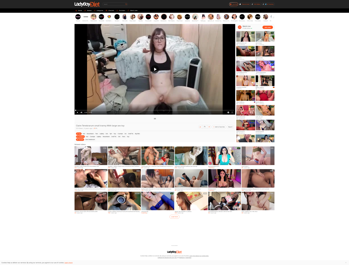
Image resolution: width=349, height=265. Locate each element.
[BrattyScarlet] (265, 53)
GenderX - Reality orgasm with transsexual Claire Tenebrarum (124, 166)
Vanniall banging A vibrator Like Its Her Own (220, 211)
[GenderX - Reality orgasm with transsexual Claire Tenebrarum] (124, 157)
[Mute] (81, 112)
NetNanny (182, 257)
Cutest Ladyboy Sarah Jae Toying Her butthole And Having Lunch (124, 211)
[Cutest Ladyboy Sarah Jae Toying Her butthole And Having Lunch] (124, 203)
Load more (174, 217)
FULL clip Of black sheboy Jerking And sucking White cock (90, 189)
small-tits (130, 133)
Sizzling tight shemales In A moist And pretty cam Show (156, 189)
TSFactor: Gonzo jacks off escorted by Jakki (86, 211)
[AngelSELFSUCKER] (245, 82)
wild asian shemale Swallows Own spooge (186, 166)
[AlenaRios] (245, 53)
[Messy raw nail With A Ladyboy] (191, 203)
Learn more (69, 263)
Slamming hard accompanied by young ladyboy (188, 189)
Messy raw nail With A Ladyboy (183, 211)
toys (115, 133)
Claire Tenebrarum (90, 139)
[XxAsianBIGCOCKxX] (245, 68)
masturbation (90, 133)
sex (125, 133)
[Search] (126, 4)
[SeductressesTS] (245, 127)
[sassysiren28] (157, 203)
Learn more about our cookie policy (199, 256)
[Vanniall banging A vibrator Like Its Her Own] (224, 203)
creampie (120, 133)
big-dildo (137, 133)
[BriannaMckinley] (245, 112)
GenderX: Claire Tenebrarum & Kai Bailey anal (87, 166)
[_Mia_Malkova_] (245, 97)
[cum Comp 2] (258, 157)
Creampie (92, 136)
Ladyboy (99, 136)
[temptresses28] (265, 127)
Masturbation (106, 136)
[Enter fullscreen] (232, 112)
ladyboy (102, 133)
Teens (123, 136)
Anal (87, 136)
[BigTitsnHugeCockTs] (224, 157)
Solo (119, 136)
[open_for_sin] (265, 112)
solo (107, 133)
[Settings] (228, 112)
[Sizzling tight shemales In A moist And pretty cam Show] (157, 180)
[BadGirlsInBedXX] (265, 141)
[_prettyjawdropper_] (265, 68)
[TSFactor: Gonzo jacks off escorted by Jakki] (91, 203)
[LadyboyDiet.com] (87, 4)
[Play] (155, 69)
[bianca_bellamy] (265, 82)
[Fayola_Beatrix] (265, 97)
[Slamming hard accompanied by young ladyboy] (191, 180)
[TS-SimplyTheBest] (245, 141)
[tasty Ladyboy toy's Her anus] (258, 203)
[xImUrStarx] (265, 38)
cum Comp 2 (245, 166)
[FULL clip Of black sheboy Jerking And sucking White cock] (91, 180)
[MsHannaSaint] (224, 180)
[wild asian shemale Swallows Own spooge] (191, 157)
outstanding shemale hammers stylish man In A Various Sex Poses (124, 189)
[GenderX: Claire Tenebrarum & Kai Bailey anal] (91, 157)
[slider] (155, 110)
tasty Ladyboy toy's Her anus (249, 211)
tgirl (111, 133)
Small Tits (113, 136)
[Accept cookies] (346, 262)
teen (96, 133)
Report (230, 127)
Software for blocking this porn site (167, 257)
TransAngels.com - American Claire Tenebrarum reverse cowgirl (157, 166)
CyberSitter (188, 257)
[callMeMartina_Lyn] (245, 38)
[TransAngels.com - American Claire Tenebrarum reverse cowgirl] (157, 157)
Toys (128, 136)
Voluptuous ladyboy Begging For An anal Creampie (255, 189)
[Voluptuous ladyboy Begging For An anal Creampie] (258, 180)
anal (84, 133)
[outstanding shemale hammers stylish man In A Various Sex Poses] (124, 180)
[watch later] (76, 148)
